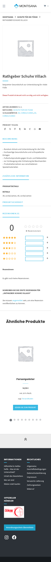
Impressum (32, 477)
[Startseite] (25, 6)
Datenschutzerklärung (36, 473)
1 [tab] (11, 420)
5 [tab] (25, 420)
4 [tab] (22, 420)
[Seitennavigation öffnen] (7, 6)
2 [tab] (14, 420)
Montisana (8, 17)
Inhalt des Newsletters (13, 476)
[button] (5, 128)
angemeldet (17, 300)
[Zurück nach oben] (25, 441)
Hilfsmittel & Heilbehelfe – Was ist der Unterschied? (12, 469)
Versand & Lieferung (35, 481)
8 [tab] (36, 420)
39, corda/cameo (25, 113)
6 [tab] (29, 420)
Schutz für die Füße (27, 17)
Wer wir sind (9, 480)
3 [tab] (18, 420)
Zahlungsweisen (34, 485)
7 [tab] (33, 420)
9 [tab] (40, 420)
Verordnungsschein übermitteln (19, 527)
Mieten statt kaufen (12, 484)
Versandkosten (27, 399)
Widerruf (30, 489)
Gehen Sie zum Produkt (25, 407)
